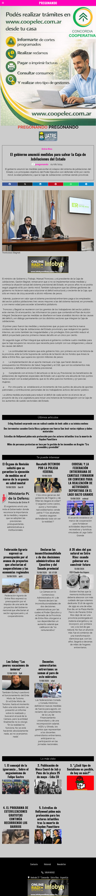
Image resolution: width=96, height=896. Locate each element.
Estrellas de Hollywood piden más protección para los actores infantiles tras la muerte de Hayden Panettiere (48, 438)
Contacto (34, 864)
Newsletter (61, 864)
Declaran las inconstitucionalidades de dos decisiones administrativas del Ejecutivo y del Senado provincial (48, 558)
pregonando (41, 164)
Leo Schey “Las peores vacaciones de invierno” (16, 665)
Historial (47, 864)
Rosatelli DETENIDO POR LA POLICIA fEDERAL (48, 468)
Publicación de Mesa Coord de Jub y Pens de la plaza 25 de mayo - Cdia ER (48, 771)
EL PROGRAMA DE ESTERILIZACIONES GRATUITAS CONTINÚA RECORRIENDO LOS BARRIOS (16, 817)
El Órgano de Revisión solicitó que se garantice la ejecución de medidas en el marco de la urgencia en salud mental (15, 473)
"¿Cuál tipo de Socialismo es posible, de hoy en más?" (80, 769)
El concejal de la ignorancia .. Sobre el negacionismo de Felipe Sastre (16, 771)
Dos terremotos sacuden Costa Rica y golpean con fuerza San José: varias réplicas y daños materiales (48, 430)
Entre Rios (47, 149)
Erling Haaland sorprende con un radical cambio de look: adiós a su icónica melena (48, 423)
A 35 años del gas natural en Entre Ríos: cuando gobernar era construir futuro (80, 557)
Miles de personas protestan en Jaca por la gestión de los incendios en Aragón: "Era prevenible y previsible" (48, 446)
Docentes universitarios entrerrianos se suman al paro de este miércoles (47, 669)
